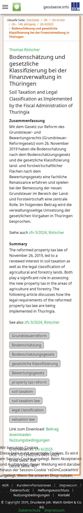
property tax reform (29, 382)
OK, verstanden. (17, 503)
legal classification (28, 410)
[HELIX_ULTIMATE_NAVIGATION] (4, 7)
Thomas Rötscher (24, 49)
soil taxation (22, 391)
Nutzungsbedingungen (29, 440)
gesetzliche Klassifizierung (35, 363)
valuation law (23, 419)
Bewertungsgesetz (28, 372)
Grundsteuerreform (29, 335)
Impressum (54, 510)
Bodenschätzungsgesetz (33, 354)
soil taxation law (26, 400)
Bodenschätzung (26, 345)
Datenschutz (29, 510)
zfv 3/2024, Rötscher (46, 232)
